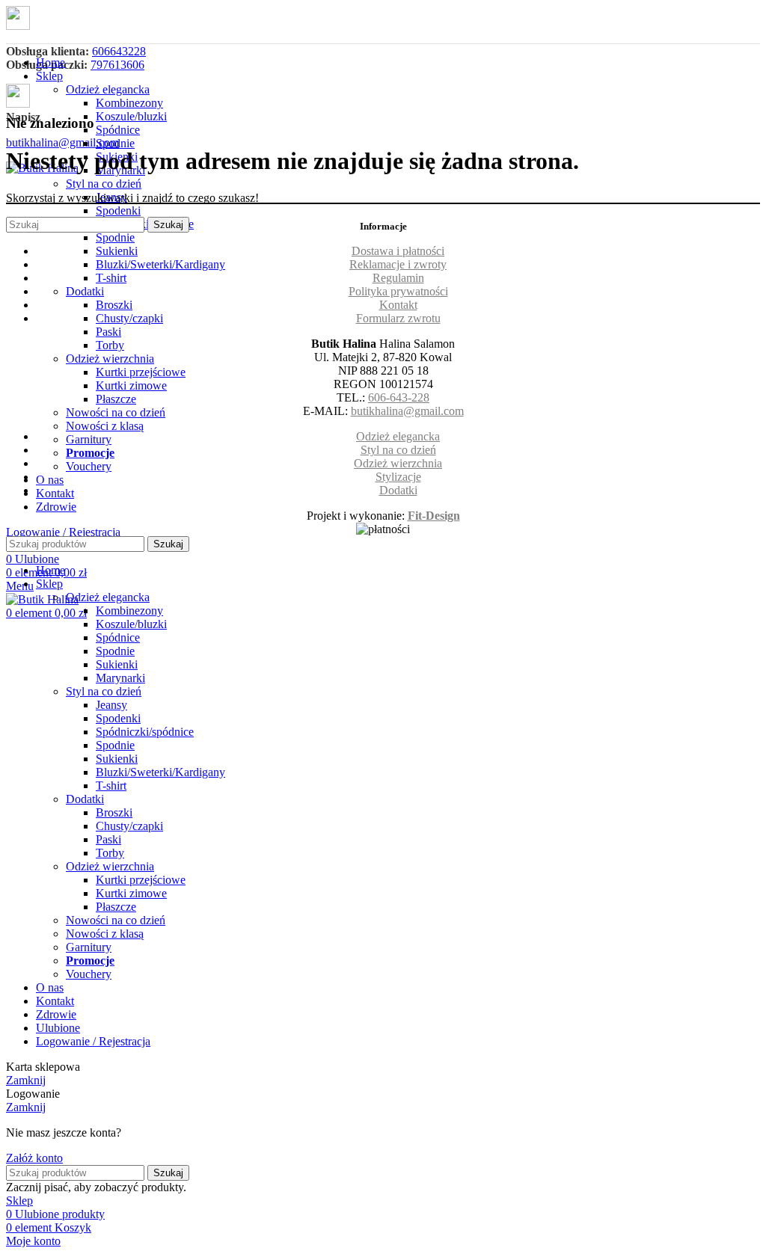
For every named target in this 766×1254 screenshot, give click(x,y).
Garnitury (88, 439)
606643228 (119, 51)
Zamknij (26, 1080)
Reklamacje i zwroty (398, 264)
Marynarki (120, 677)
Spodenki (118, 210)
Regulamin (398, 277)
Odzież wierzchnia (110, 358)
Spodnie (115, 143)
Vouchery (88, 466)
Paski (108, 331)
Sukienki (117, 251)
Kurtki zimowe (131, 385)
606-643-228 (398, 397)
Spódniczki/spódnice (145, 731)
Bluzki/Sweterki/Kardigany (160, 264)
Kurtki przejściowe (141, 372)
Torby (110, 345)
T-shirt (111, 277)
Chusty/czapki (129, 318)
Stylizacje (398, 476)
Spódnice (118, 129)
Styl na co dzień (103, 183)
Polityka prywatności (398, 291)
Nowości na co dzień (115, 412)
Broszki (114, 304)
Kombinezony (129, 102)
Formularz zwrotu (398, 318)
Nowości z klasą (105, 425)
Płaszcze (116, 399)
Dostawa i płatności (398, 251)
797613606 (117, 64)
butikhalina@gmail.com (62, 142)
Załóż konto (34, 1158)
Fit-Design (434, 515)
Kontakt (398, 304)
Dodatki (85, 291)
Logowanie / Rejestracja (93, 1041)
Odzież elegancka (108, 89)
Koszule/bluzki (131, 116)
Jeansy (111, 704)
